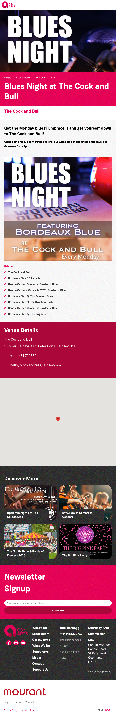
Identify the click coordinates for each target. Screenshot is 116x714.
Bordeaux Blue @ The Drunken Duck (30, 296)
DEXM (108, 710)
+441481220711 (71, 634)
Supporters (40, 652)
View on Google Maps (99, 671)
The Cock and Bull (21, 111)
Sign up (58, 610)
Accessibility (27, 710)
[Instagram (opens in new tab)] (16, 643)
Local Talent (41, 634)
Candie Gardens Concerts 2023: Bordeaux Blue (37, 290)
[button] (111, 5)
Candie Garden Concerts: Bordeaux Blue (33, 284)
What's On (39, 628)
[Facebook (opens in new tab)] (9, 643)
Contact (38, 664)
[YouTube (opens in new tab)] (23, 643)
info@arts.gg (69, 628)
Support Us (40, 669)
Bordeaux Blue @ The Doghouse (28, 314)
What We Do (41, 646)
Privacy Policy (10, 710)
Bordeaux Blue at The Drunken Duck (30, 302)
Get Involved (41, 640)
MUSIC (7, 77)
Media (36, 658)
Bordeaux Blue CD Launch (24, 278)
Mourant (29, 702)
